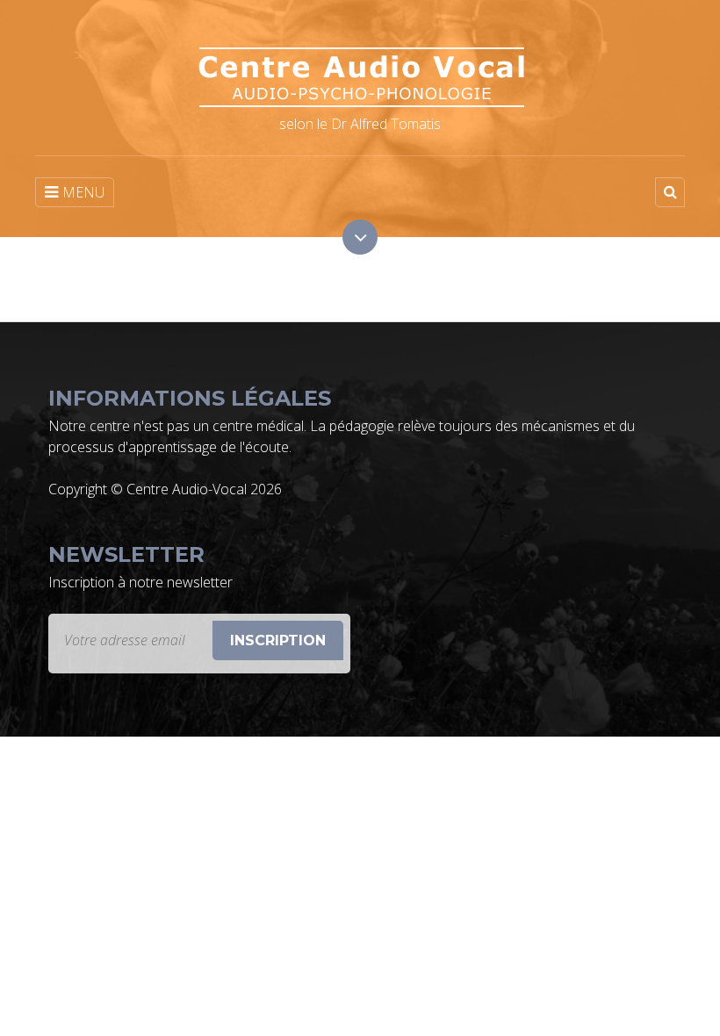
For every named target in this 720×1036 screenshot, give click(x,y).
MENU (83, 192)
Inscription (278, 640)
